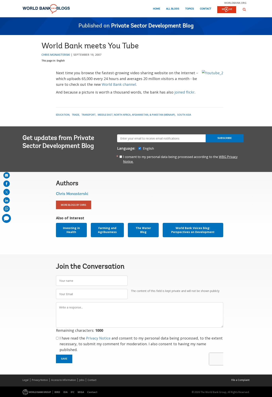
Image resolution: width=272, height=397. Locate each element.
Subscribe (224, 138)
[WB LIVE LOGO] (226, 10)
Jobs (81, 380)
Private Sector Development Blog (152, 26)
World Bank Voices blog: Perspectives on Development (192, 230)
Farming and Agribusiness (107, 230)
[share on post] (6, 192)
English (61, 60)
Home (156, 9)
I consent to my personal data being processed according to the (180, 159)
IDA (65, 392)
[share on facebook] (6, 183)
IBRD (57, 392)
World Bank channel (119, 84)
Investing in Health (71, 230)
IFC (72, 392)
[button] (244, 9)
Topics (189, 9)
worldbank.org (235, 3)
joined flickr (184, 92)
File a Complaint (240, 380)
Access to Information (63, 380)
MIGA (81, 392)
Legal (25, 380)
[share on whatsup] (6, 209)
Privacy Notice (98, 338)
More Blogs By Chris (73, 205)
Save (64, 358)
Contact (205, 9)
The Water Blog (143, 230)
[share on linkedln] (6, 200)
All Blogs (172, 9)
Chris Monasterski (55, 54)
